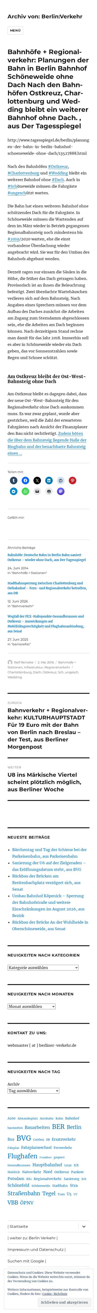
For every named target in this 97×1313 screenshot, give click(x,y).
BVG (23, 1138)
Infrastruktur (33, 667)
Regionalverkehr (57, 667)
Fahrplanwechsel (36, 1147)
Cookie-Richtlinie (54, 1294)
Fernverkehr (63, 1148)
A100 (12, 1118)
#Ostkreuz (58, 166)
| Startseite (18, 1226)
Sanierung (71, 1179)
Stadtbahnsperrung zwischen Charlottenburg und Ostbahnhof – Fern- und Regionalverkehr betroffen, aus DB (47, 588)
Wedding (15, 677)
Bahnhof (72, 1118)
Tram (61, 1194)
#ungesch (17, 192)
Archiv (14, 1084)
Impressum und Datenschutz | (37, 1249)
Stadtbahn (60, 1186)
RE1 (29, 1179)
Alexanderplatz (28, 1118)
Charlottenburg (20, 672)
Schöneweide (41, 1186)
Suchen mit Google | (27, 1261)
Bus (11, 1139)
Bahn (59, 1118)
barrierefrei (15, 1128)
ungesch (71, 672)
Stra (74, 1185)
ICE (76, 1165)
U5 (69, 1194)
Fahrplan (13, 1148)
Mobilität (14, 1172)
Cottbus (38, 1139)
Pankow (77, 1172)
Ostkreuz (50, 672)
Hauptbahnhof (47, 1165)
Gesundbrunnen (19, 1165)
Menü (15, 30)
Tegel (49, 1194)
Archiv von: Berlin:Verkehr (45, 16)
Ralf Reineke (23, 662)
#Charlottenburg (23, 173)
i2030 (68, 1165)
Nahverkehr (31, 1172)
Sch (61, 672)
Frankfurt (46, 1157)
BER (58, 1127)
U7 (75, 1194)
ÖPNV (26, 1203)
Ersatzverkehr (64, 1139)
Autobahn (46, 1118)
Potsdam (16, 1178)
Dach (37, 672)
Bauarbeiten (37, 1127)
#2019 (13, 239)
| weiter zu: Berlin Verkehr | (33, 1238)
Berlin (74, 1127)
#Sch (12, 186)
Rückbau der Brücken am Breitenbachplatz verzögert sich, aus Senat (46, 883)
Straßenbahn (24, 1193)
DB (48, 1139)
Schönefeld (18, 1185)
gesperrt (59, 1157)
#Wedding (58, 173)
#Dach (58, 179)
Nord (47, 1172)
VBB (13, 1202)
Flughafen (22, 1156)
